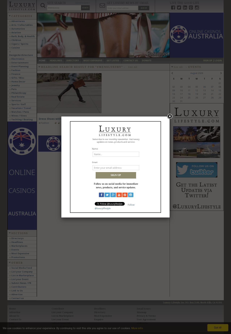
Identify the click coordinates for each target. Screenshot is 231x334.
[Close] (169, 116)
